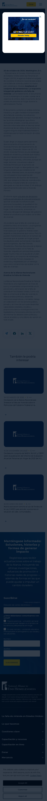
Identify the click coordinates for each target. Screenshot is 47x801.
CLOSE (40, 17)
